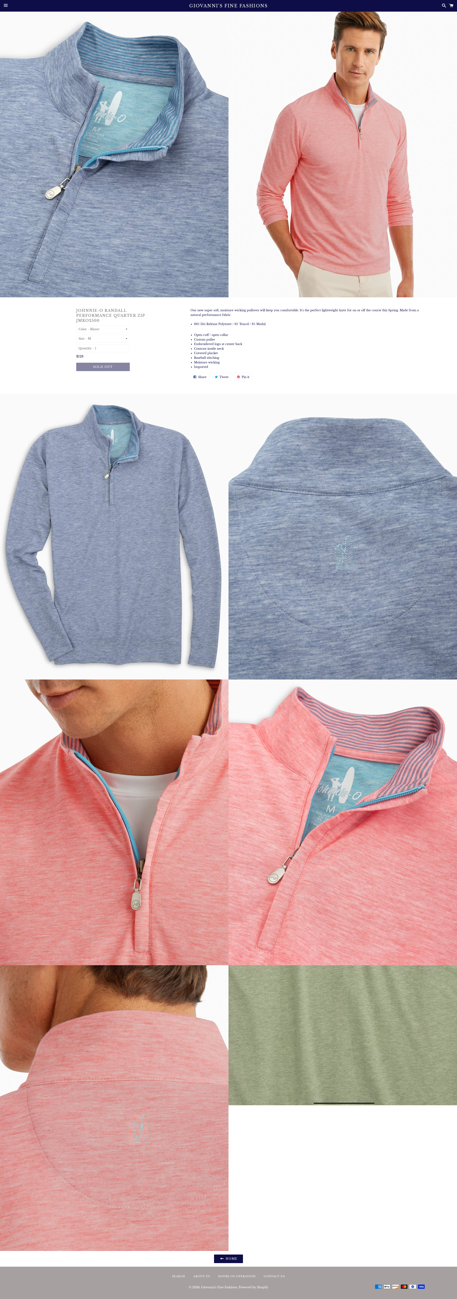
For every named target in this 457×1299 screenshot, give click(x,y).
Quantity (85, 348)
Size (81, 338)
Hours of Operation (237, 1276)
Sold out (103, 367)
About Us (201, 1276)
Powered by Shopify (253, 1287)
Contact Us (274, 1276)
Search (178, 1276)
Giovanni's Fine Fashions (228, 5)
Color (83, 329)
